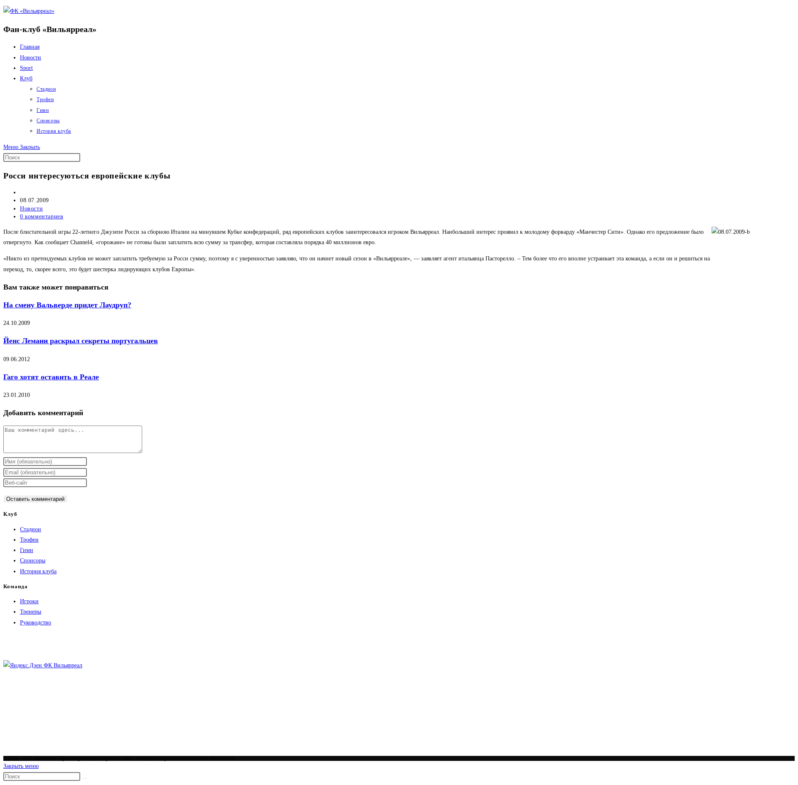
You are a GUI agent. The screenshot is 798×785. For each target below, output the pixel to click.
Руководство (35, 622)
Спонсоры (32, 560)
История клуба (38, 571)
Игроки (29, 601)
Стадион (30, 529)
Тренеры (30, 612)
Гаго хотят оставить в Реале (51, 377)
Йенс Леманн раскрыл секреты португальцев (80, 341)
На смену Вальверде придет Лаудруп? (67, 305)
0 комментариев (41, 216)
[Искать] (85, 778)
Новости (31, 209)
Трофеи (29, 540)
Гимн (26, 550)
